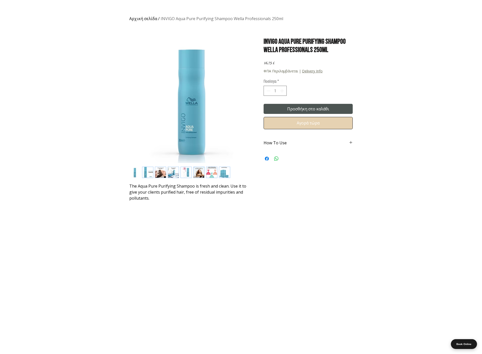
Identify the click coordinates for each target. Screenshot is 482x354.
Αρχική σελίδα (143, 18)
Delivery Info (312, 71)
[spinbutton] (275, 91)
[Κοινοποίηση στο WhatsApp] (276, 159)
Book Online (463, 344)
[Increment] (282, 91)
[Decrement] (267, 91)
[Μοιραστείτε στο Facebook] (267, 159)
